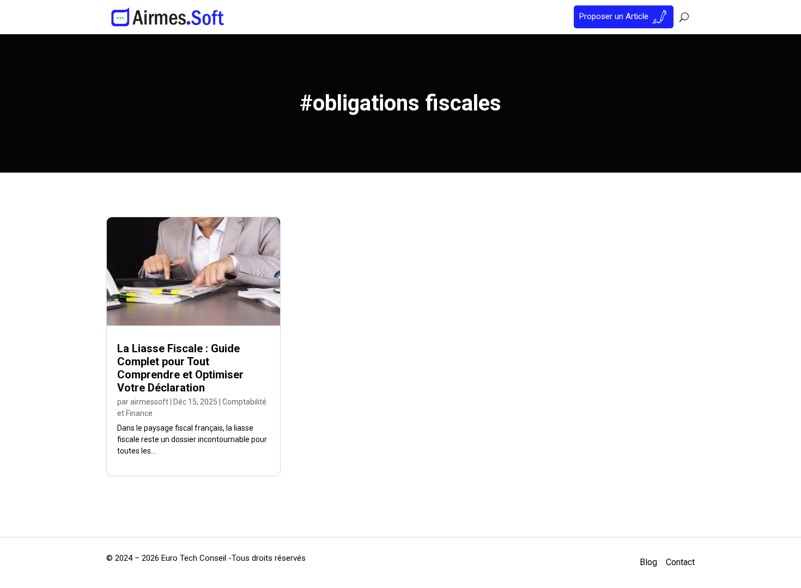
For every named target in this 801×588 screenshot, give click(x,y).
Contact (680, 562)
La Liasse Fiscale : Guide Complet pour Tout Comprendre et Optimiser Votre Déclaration (180, 368)
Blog (648, 562)
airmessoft (149, 401)
